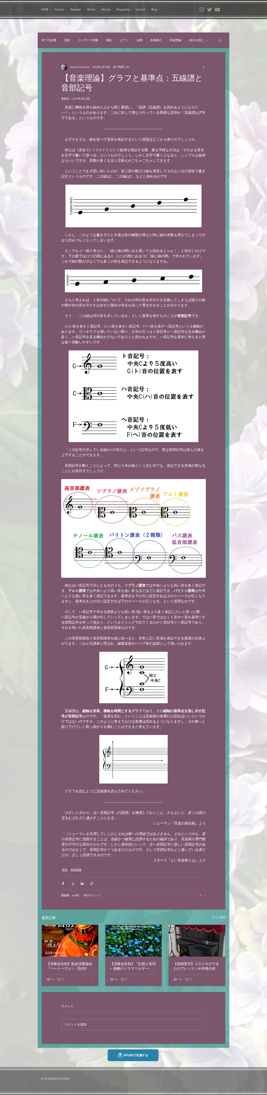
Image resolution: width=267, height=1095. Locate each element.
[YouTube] (217, 9)
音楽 (67, 40)
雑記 (109, 40)
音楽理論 (175, 40)
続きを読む (196, 40)
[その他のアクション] (203, 67)
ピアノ (124, 40)
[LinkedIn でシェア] (82, 883)
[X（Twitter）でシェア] (72, 883)
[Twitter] (209, 9)
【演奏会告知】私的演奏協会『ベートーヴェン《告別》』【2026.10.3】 (69, 966)
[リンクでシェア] (92, 883)
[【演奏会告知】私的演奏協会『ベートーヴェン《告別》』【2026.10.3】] (70, 941)
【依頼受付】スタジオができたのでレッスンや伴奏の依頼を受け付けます (196, 966)
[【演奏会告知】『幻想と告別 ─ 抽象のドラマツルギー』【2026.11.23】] (133, 941)
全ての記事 (49, 40)
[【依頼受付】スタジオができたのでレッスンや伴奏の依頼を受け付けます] (197, 941)
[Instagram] (202, 9)
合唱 (139, 40)
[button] (220, 40)
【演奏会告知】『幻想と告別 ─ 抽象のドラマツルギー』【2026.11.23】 (133, 966)
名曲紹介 (156, 40)
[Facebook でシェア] (63, 883)
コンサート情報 (88, 40)
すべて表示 (218, 917)
